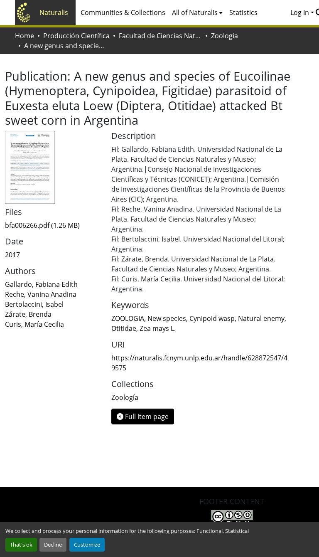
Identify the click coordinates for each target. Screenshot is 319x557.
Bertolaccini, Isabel (34, 304)
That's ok (21, 544)
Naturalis (53, 12)
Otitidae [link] (123, 328)
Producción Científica (76, 35)
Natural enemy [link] (261, 318)
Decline (53, 544)
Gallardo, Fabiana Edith (41, 284)
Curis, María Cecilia (34, 324)
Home (24, 35)
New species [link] (166, 318)
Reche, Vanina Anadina (40, 294)
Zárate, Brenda (28, 314)
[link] (53, 225)
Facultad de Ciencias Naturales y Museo (160, 35)
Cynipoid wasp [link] (212, 318)
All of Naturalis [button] (195, 12)
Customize (87, 544)
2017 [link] (12, 254)
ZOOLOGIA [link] (127, 318)
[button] (124, 397)
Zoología (224, 35)
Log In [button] (300, 12)
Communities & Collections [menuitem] (123, 12)
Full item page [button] (146, 416)
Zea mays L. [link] (158, 328)
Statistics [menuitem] (243, 12)
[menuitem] (197, 12)
